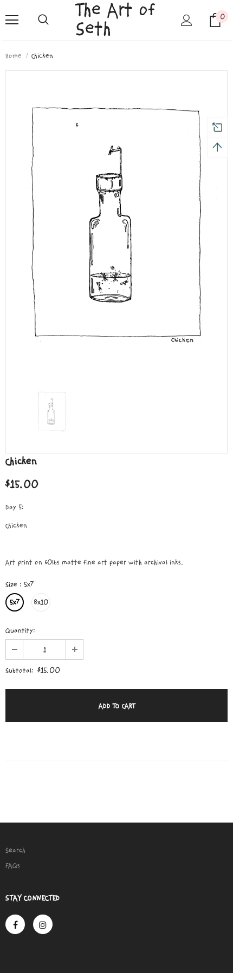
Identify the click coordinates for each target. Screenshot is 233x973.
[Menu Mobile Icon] (11, 20)
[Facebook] (15, 924)
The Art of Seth (116, 19)
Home (13, 56)
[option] (116, 223)
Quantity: (20, 630)
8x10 (41, 602)
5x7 (15, 602)
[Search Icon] (43, 20)
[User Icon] (186, 20)
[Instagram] (43, 924)
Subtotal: (19, 670)
